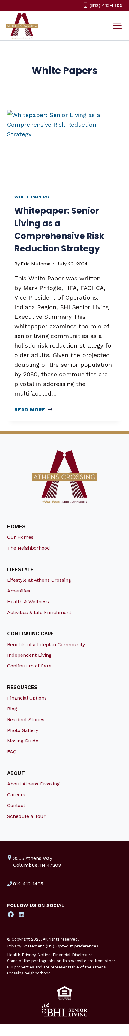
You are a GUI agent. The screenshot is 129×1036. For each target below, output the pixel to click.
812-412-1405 (28, 884)
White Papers (31, 196)
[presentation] (64, 148)
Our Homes (20, 537)
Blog (12, 709)
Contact (16, 805)
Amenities (18, 591)
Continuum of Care (29, 666)
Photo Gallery (22, 730)
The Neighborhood (28, 548)
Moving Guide (22, 741)
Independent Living (29, 655)
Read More (33, 409)
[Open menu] (117, 25)
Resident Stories (25, 719)
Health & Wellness (28, 601)
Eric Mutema (36, 264)
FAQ (11, 751)
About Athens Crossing (33, 784)
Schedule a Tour (26, 816)
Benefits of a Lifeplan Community (46, 644)
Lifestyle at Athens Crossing (39, 580)
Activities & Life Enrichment (39, 612)
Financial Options (27, 698)
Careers (16, 794)
